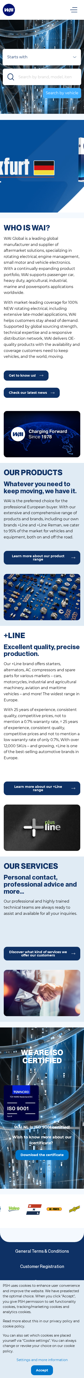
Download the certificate (42, 1155)
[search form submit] (10, 76)
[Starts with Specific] (42, 58)
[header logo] (9, 9)
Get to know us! (22, 375)
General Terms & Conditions (42, 1251)
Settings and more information (42, 1360)
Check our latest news (28, 393)
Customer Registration (42, 1266)
